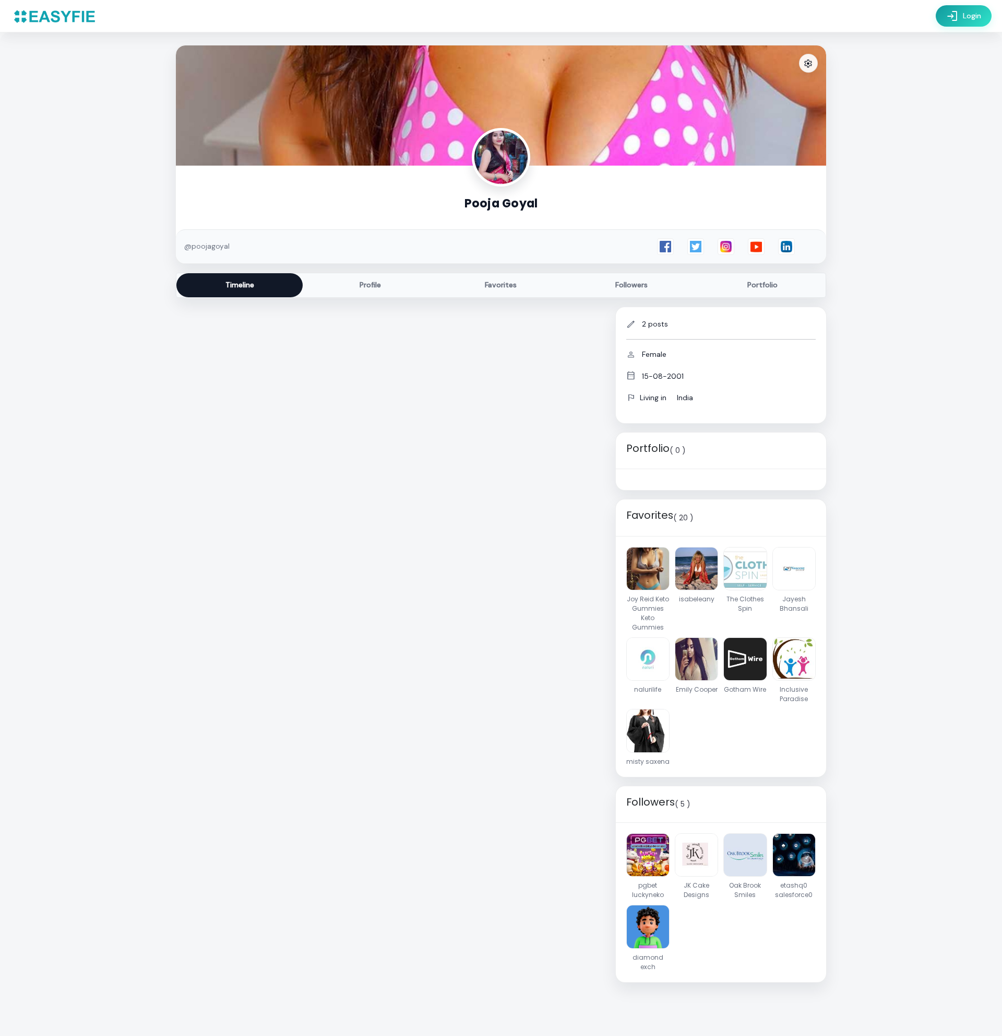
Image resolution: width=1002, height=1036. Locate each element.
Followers (631, 284)
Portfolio (762, 284)
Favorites (501, 284)
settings (808, 63)
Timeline (239, 284)
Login (963, 16)
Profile (370, 284)
